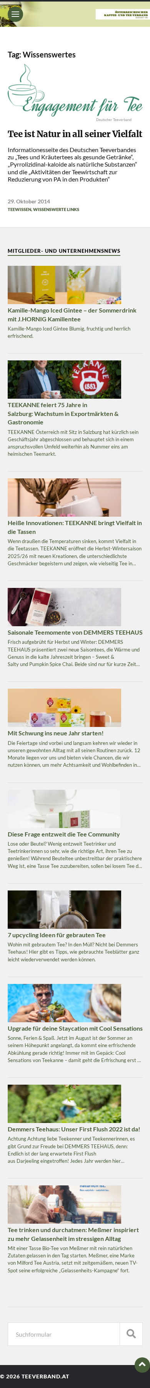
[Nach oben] (142, 1365)
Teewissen (19, 209)
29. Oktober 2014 (29, 201)
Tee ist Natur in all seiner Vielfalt (75, 134)
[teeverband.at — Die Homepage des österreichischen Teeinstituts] (75, 14)
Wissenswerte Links (56, 209)
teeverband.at (45, 1376)
